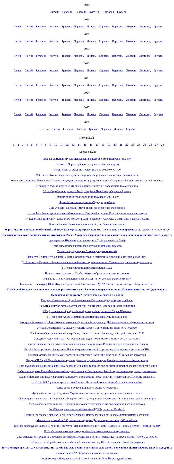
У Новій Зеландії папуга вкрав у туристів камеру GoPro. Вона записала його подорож (87, 327)
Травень (66, 26)
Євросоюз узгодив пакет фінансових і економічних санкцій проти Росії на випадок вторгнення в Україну (87, 344)
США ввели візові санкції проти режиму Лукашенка (87, 387)
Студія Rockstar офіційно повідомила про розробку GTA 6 (87, 169)
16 (91, 144)
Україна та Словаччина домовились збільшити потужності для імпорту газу (87, 278)
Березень (41, 26)
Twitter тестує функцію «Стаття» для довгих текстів (87, 251)
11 (61, 144)
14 (79, 144)
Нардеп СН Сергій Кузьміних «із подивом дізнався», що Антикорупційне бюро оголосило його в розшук (87, 360)
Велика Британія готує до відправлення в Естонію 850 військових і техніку (87, 158)
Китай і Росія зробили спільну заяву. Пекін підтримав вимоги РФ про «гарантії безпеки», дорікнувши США (87, 349)
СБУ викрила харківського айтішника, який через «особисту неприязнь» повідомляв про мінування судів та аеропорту (87, 398)
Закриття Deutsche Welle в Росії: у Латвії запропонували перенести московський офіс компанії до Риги (87, 256)
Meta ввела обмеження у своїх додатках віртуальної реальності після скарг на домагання (87, 175)
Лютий (29, 26)
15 (85, 144)
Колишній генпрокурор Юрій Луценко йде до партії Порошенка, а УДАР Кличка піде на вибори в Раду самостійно (87, 284)
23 (132, 144)
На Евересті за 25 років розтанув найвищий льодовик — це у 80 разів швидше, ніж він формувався (87, 442)
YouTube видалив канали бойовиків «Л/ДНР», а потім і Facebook (87, 409)
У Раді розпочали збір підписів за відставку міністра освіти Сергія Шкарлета (87, 311)
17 (97, 144)
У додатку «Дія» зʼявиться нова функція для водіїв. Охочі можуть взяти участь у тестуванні (87, 338)
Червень (79, 26)
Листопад (108, 11)
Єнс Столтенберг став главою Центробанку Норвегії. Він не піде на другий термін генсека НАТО (87, 333)
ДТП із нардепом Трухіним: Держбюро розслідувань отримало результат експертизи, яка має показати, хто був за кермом (87, 436)
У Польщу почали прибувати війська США (87, 267)
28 (162, 144)
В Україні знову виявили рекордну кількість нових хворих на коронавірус (87, 431)
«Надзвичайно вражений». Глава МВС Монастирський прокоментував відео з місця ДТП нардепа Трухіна (87, 218)
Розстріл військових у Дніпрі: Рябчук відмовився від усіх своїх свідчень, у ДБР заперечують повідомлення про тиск (87, 322)
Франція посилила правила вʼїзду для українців (87, 202)
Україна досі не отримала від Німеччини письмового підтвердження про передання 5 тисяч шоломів (87, 404)
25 (144, 144)
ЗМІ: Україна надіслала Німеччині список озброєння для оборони (87, 207)
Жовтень (94, 11)
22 (126, 144)
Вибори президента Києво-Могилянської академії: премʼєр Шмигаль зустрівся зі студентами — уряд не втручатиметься (87, 371)
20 (115, 144)
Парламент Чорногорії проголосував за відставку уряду (87, 164)
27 (156, 144)
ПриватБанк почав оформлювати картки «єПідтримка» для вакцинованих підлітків (87, 305)
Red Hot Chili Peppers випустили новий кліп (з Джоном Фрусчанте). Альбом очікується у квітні (87, 382)
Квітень (53, 26)
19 (109, 144)
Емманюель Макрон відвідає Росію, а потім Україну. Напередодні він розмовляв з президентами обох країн (87, 414)
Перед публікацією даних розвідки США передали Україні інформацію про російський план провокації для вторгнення (87, 365)
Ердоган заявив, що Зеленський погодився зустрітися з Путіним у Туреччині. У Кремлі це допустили (87, 354)
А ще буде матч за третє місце (87, 229)
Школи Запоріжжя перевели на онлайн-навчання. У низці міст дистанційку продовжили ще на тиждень (87, 213)
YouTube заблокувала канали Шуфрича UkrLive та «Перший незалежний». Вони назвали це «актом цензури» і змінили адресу (87, 425)
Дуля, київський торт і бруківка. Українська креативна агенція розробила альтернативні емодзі (87, 393)
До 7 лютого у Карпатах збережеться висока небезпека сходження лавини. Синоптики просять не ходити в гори (87, 262)
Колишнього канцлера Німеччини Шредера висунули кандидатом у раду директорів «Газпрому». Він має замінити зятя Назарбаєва (87, 180)
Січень (17, 26)
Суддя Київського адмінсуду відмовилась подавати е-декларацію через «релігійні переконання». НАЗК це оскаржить (87, 376)
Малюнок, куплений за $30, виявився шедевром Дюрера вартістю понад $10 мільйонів (87, 420)
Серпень (67, 11)
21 (120, 144)
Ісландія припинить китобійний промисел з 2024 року (87, 196)
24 (138, 144)
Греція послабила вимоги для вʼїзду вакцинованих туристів (87, 245)
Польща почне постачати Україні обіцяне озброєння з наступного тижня (87, 273)
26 (150, 144)
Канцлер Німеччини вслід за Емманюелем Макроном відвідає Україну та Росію (87, 300)
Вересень (80, 11)
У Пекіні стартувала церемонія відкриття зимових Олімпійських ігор (87, 316)
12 (67, 144)
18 (103, 144)
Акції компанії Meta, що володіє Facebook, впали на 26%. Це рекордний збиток (87, 458)
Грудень (121, 11)
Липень (54, 11)
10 (55, 144)
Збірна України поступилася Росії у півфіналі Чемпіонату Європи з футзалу (87, 191)
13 (73, 144)
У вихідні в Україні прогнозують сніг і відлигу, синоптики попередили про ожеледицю (87, 185)
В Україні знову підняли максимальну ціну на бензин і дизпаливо (87, 224)
